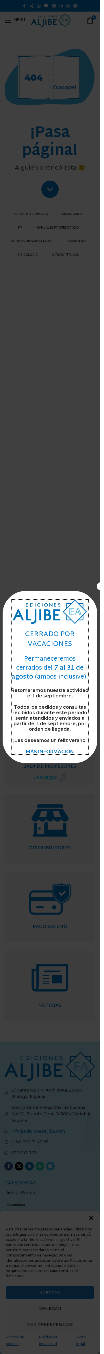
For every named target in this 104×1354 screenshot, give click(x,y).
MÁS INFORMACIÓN (50, 751)
